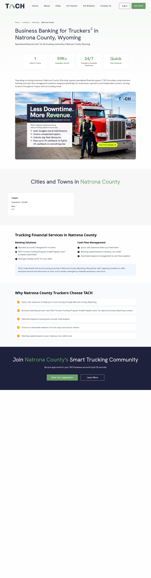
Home (35, 5)
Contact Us (105, 5)
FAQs (58, 5)
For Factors (72, 5)
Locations (25, 22)
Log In (124, 6)
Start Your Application (62, 377)
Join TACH (138, 6)
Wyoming (35, 22)
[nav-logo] (14, 6)
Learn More (92, 377)
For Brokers (89, 5)
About (47, 5)
